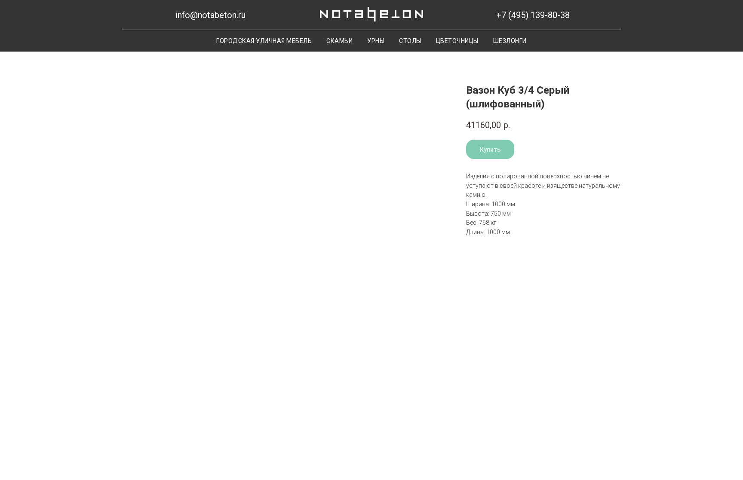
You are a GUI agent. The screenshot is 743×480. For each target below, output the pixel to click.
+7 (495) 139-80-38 (533, 15)
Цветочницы (457, 40)
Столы (410, 40)
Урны (375, 40)
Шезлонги (510, 40)
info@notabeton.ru (210, 15)
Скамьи (339, 40)
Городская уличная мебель (264, 40)
